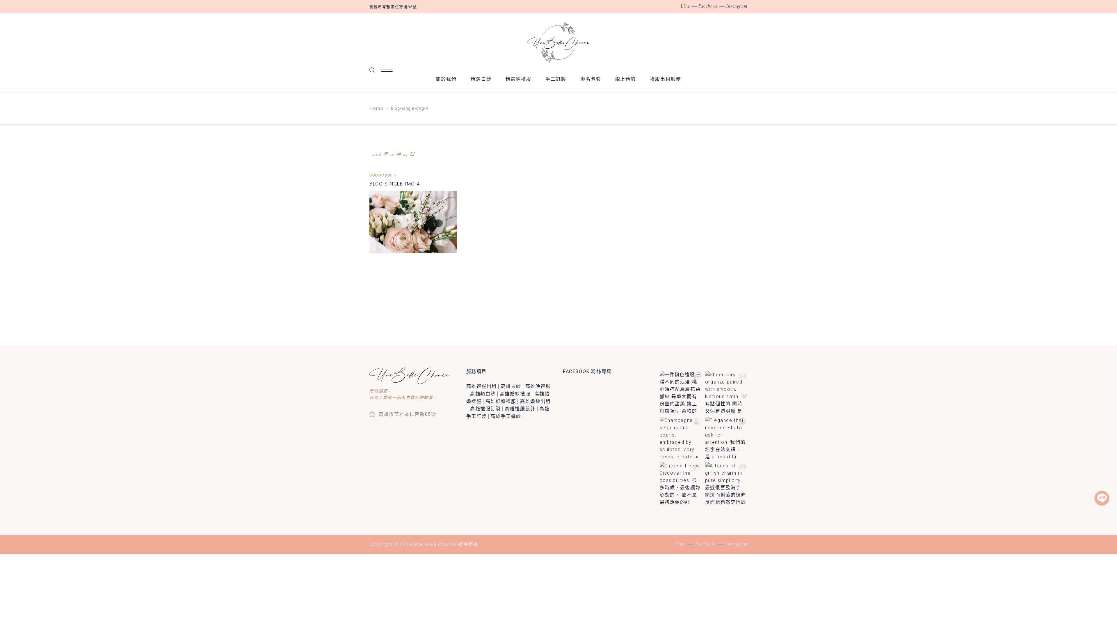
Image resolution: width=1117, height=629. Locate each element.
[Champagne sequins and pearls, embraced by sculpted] (681, 438)
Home (376, 108)
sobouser (380, 175)
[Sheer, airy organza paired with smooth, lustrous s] (726, 392)
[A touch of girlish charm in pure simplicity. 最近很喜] (726, 483)
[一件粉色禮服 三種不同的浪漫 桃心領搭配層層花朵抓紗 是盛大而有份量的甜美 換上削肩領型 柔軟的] (681, 392)
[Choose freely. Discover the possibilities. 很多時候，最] (681, 483)
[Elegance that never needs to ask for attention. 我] (726, 438)
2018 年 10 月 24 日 (393, 154)
